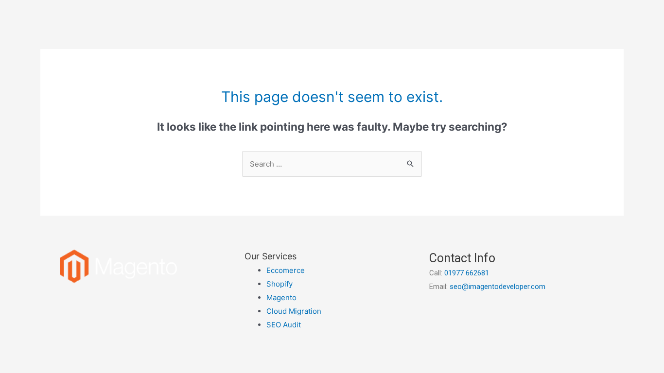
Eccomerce (285, 270)
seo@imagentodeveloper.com (497, 286)
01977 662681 (466, 273)
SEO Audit (283, 324)
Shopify (279, 283)
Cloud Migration (293, 311)
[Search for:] (332, 164)
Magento (281, 297)
